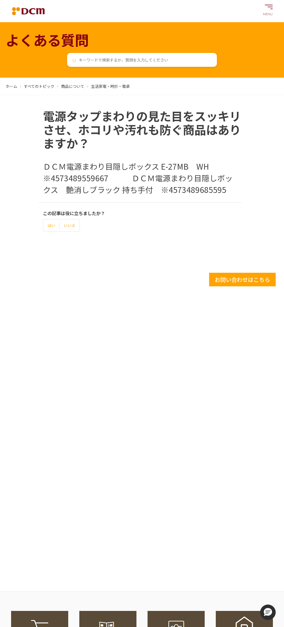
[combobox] (142, 60)
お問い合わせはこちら (242, 280)
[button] (268, 612)
